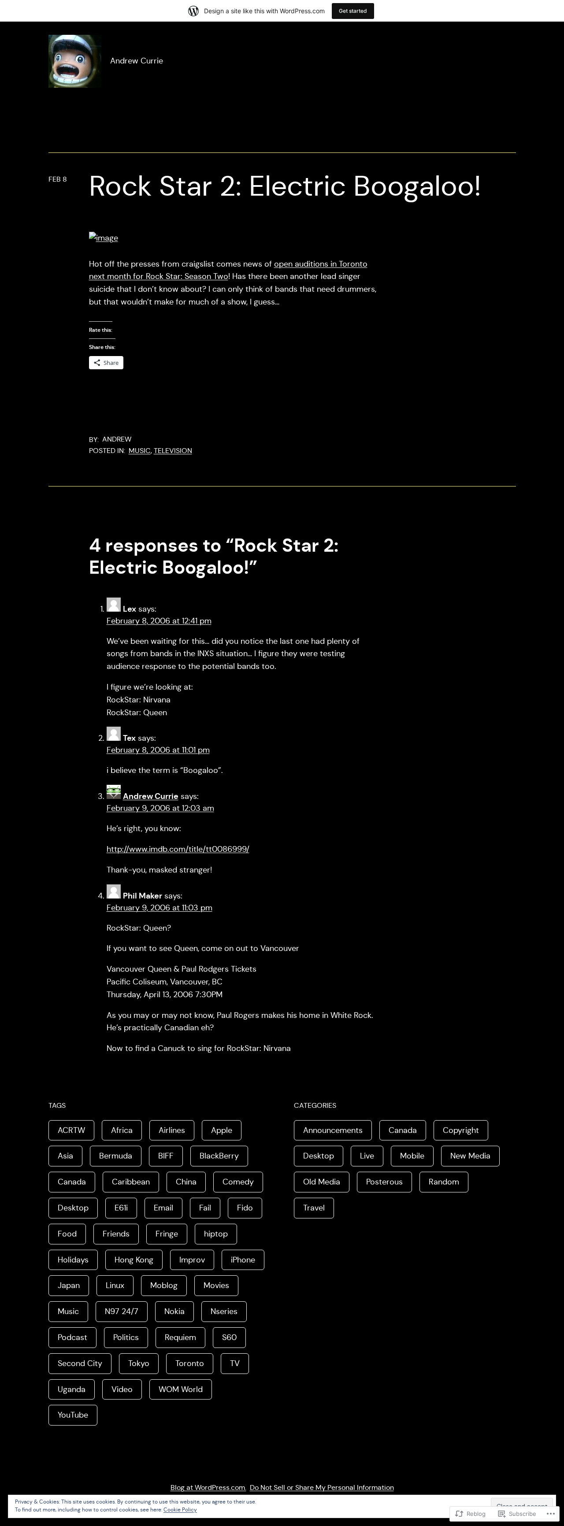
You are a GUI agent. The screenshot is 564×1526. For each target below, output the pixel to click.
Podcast (72, 1337)
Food (67, 1234)
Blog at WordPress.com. (208, 1487)
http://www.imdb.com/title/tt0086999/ (178, 849)
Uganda (71, 1389)
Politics (126, 1337)
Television (173, 450)
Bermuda (115, 1156)
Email (163, 1208)
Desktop (73, 1208)
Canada (72, 1182)
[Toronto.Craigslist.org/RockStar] (103, 238)
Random (444, 1182)
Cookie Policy (180, 1509)
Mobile (412, 1156)
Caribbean (131, 1182)
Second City (80, 1363)
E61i (121, 1208)
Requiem (180, 1337)
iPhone (243, 1260)
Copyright (461, 1130)
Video (122, 1389)
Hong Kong (134, 1260)
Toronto (189, 1363)
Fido (245, 1208)
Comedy (238, 1182)
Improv (192, 1260)
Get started (353, 10)
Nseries (224, 1311)
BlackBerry (219, 1156)
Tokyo (138, 1363)
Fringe (167, 1234)
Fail (205, 1208)
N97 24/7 (121, 1311)
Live (367, 1156)
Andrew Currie (136, 61)
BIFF (166, 1156)
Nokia (174, 1311)
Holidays (73, 1260)
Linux (115, 1285)
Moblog (164, 1285)
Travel (314, 1208)
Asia (65, 1156)
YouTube (73, 1415)
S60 (229, 1337)
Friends (116, 1234)
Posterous (384, 1182)
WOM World (181, 1389)
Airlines (172, 1130)
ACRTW (71, 1130)
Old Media (321, 1182)
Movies (216, 1285)
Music (140, 450)
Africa (122, 1130)
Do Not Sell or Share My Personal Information (322, 1487)
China (186, 1182)
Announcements (333, 1130)
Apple (221, 1130)
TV (235, 1363)
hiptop (216, 1234)
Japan (69, 1285)
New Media (470, 1156)
